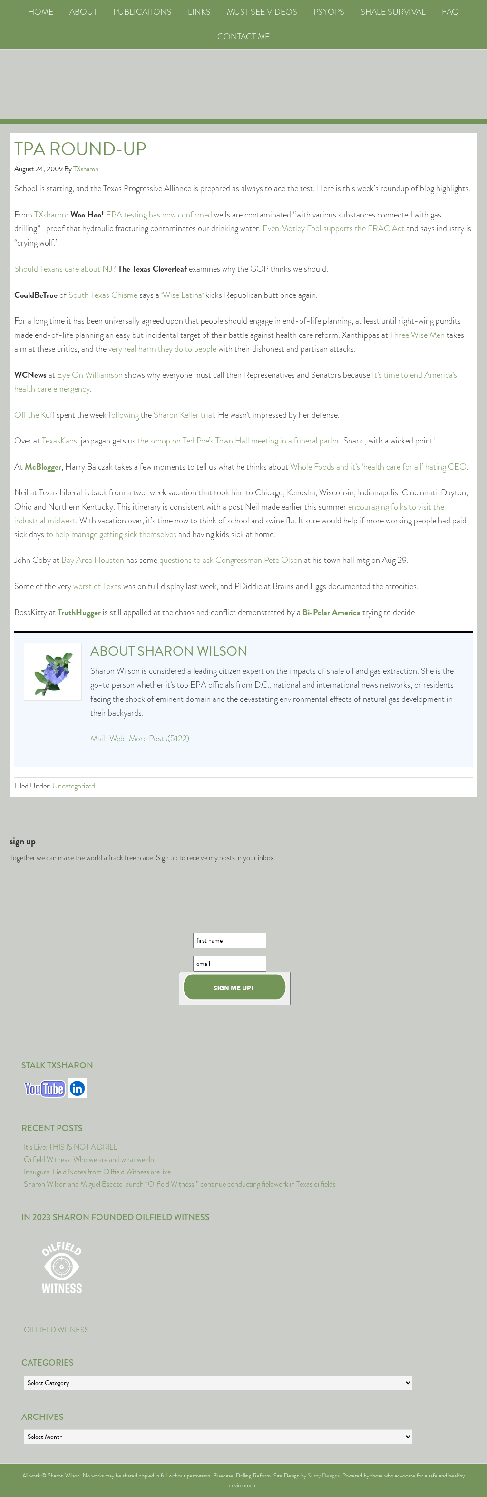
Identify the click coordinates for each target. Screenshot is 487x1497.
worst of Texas (97, 586)
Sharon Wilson (192, 651)
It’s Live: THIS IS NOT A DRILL (70, 1147)
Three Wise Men (417, 335)
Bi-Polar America (332, 612)
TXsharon (50, 214)
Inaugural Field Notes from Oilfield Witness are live (97, 1171)
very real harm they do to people (162, 349)
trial (207, 415)
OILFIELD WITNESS (56, 1329)
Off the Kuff (34, 415)
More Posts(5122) (159, 738)
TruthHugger (79, 612)
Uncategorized (73, 785)
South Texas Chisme (102, 295)
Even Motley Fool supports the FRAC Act (333, 228)
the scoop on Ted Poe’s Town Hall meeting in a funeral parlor (238, 440)
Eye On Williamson (90, 375)
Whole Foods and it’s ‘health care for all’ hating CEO (378, 467)
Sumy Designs (324, 1475)
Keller (189, 415)
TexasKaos (59, 440)
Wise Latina (182, 295)
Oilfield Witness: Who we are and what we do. (90, 1159)
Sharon (166, 415)
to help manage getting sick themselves (111, 534)
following (123, 415)
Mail (97, 738)
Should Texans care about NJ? (65, 269)
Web (117, 738)
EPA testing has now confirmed (159, 214)
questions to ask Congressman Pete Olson (230, 560)
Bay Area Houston (92, 560)
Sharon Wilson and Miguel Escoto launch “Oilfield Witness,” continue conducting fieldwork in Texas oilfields (180, 1184)
